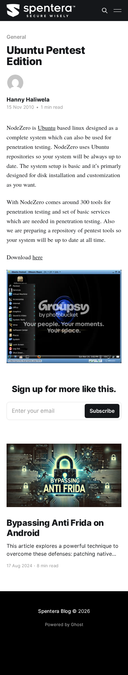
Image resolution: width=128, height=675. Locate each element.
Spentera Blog (54, 611)
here (37, 257)
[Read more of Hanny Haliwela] (15, 82)
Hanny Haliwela (28, 99)
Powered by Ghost (64, 624)
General (16, 37)
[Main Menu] (117, 10)
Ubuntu (46, 127)
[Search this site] (104, 10)
